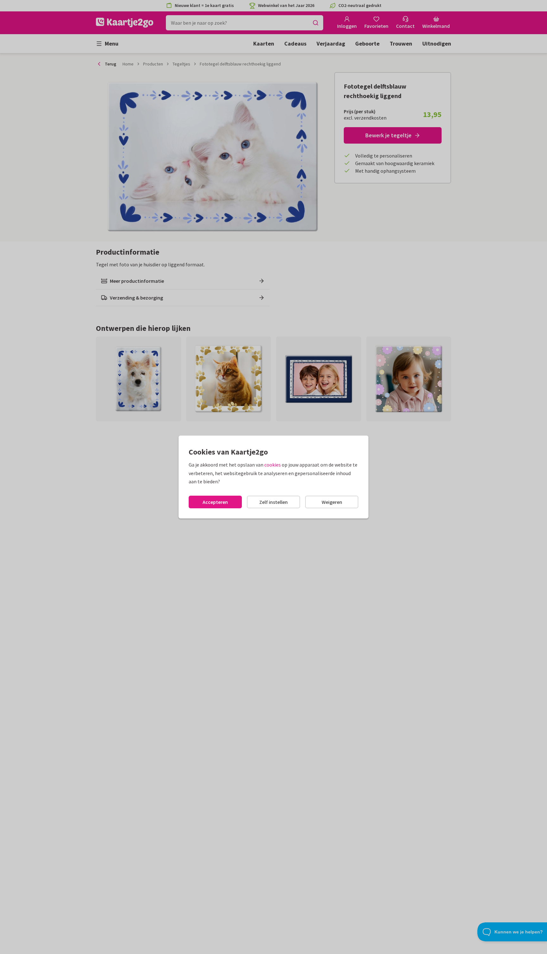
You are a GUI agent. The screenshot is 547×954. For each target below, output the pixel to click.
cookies (272, 465)
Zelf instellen (273, 502)
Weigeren (332, 502)
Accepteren (215, 502)
